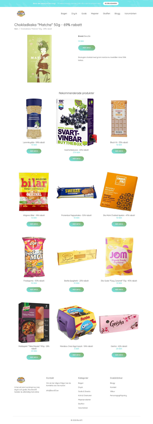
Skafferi (106, 13)
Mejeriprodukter (84, 400)
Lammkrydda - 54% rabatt (34, 142)
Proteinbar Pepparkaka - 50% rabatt (76, 215)
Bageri (64, 13)
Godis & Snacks (84, 391)
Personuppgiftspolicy (118, 395)
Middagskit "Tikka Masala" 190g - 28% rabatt (34, 347)
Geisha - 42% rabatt (119, 346)
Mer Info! (87, 48)
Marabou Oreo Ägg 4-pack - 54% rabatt (76, 346)
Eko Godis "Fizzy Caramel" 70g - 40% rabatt (119, 281)
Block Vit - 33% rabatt (119, 142)
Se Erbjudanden (111, 3)
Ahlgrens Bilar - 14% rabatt (34, 215)
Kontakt (113, 387)
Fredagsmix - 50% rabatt (34, 281)
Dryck (74, 13)
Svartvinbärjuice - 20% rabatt (76, 150)
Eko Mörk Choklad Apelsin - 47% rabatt (119, 215)
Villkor (112, 391)
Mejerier (95, 13)
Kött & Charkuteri (85, 395)
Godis (84, 13)
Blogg (117, 13)
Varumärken (130, 13)
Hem (16, 29)
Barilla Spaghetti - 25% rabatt (76, 281)
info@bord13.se (52, 390)
